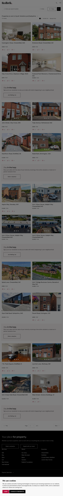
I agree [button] (6, 491)
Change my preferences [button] (17, 491)
